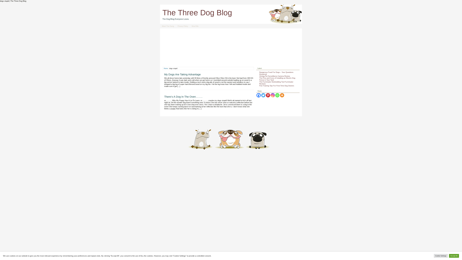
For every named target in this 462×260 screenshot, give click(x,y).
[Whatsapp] (277, 95)
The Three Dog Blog (197, 12)
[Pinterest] (268, 95)
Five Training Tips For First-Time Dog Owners (276, 86)
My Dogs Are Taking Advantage (182, 74)
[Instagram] (273, 95)
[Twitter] (263, 95)
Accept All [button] (454, 256)
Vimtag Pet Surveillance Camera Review (274, 76)
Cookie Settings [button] (440, 256)
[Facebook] (259, 95)
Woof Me (195, 26)
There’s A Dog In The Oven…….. (183, 96)
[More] (282, 95)
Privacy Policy (183, 26)
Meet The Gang (168, 26)
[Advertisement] (231, 49)
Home (166, 68)
